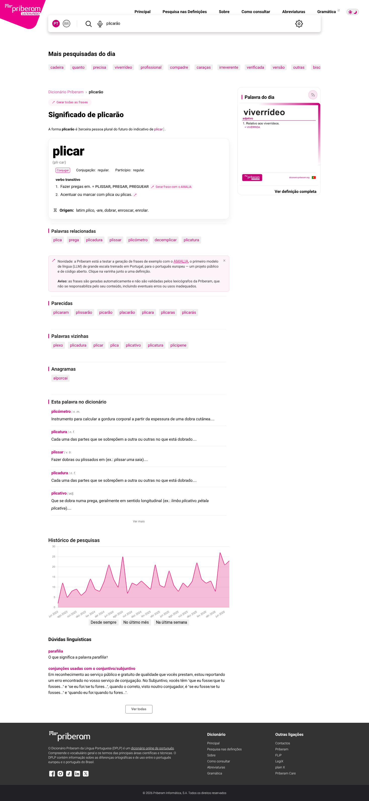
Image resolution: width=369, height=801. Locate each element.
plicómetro (138, 239)
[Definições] (299, 23)
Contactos (282, 743)
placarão (127, 312)
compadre (179, 67)
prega (74, 239)
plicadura (94, 239)
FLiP (278, 755)
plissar (115, 239)
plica (57, 239)
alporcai (60, 378)
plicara (148, 312)
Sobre (224, 11)
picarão (105, 312)
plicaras (168, 312)
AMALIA (180, 261)
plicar (98, 345)
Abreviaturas (293, 11)
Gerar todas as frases (72, 102)
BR (66, 24)
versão (279, 67)
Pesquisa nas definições (224, 749)
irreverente (228, 67)
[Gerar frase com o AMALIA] (135, 194)
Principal (143, 11)
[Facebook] (52, 776)
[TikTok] (69, 776)
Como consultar (255, 11)
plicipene (178, 345)
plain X (280, 767)
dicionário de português (152, 748)
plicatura (191, 239)
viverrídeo (123, 67)
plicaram (61, 312)
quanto (78, 67)
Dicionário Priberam (65, 92)
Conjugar (63, 170)
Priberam (281, 749)
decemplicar (166, 239)
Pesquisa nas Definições (185, 11)
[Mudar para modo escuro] (352, 12)
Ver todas (138, 709)
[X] (85, 776)
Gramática (327, 11)
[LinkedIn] (77, 776)
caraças (204, 67)
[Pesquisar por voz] (100, 23)
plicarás (189, 312)
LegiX (279, 761)
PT (56, 24)
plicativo (133, 345)
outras (298, 67)
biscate (319, 67)
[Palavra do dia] (313, 94)
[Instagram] (60, 776)
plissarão (84, 312)
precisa (99, 67)
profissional (151, 67)
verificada (255, 67)
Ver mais (139, 521)
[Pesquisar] (88, 23)
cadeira (57, 67)
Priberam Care (285, 773)
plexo (58, 345)
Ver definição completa (295, 191)
